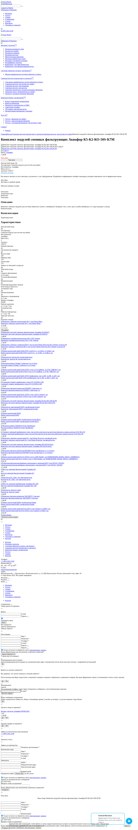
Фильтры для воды (9, 45)
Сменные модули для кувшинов (17, 86)
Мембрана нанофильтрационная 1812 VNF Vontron (19, 340)
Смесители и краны (12, 107)
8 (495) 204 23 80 (7, 31)
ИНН (23, 762)
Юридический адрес (28, 765)
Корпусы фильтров (12, 103)
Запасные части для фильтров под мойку (20, 92)
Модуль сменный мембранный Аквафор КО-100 (19, 486)
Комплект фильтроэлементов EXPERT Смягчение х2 (20, 390)
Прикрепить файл (7, 773)
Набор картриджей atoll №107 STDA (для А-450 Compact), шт (23, 396)
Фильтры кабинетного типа (15, 59)
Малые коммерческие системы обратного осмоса (23, 74)
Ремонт (8, 130)
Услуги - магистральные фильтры (17, 121)
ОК (3, 664)
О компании (9, 19)
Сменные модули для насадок (16, 88)
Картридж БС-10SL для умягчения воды (15, 479)
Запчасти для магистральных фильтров (19, 94)
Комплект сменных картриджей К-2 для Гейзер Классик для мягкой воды (28, 440)
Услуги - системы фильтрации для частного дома (23, 123)
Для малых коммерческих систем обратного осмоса (24, 82)
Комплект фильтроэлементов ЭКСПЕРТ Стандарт (19, 498)
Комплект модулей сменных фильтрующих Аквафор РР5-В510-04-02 (26, 446)
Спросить (4, 8)
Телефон (25, 641)
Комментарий (26, 771)
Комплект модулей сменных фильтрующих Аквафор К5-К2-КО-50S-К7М (28, 403)
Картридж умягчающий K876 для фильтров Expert (19, 409)
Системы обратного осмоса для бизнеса (16, 71)
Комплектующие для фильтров (13, 98)
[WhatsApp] (2, 43)
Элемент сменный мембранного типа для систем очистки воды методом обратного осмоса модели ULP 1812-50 (42, 434)
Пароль (24, 616)
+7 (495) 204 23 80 (7, 561)
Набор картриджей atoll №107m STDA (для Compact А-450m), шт (25, 511)
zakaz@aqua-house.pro (9, 569)
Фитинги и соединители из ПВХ (17, 105)
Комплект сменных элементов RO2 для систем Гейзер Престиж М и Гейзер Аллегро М (33, 347)
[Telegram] (2, 29)
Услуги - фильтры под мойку (15, 119)
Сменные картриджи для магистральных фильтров (24, 90)
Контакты (8, 23)
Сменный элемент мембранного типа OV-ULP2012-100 (21, 384)
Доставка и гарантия (12, 25)
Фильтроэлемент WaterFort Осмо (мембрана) (17, 428)
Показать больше (7, 173)
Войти (10, 8)
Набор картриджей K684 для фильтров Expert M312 (20, 421)
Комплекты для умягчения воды (17, 64)
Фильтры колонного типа (14, 49)
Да (2, 681)
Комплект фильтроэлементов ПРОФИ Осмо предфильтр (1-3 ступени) (27, 453)
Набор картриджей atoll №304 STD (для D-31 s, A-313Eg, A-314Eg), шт (27, 353)
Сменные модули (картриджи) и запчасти (17, 78)
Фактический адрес (28, 767)
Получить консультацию (10, 517)
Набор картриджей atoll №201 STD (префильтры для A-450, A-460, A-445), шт (29, 378)
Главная (4, 134)
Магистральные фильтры (14, 57)
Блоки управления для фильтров (17, 101)
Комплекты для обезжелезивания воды (19, 66)
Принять (127, 826)
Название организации (30, 747)
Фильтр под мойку (12, 51)
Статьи (7, 21)
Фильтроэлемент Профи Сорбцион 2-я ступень (18, 365)
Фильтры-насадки (11, 55)
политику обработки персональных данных (25, 828)
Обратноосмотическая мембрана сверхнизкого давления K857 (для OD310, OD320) (31, 465)
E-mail (23, 614)
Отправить (5, 790)
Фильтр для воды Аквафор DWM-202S (15, 711)
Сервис (8, 17)
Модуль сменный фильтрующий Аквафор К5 (17, 473)
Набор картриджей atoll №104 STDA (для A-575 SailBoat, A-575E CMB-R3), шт (30, 371)
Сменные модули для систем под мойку (19, 84)
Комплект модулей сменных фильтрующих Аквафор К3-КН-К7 (24, 334)
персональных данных (38, 650)
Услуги (7, 15)
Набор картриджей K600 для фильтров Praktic (17, 504)
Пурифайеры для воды (13, 63)
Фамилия (25, 639)
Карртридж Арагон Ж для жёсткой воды (16, 359)
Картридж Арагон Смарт (10, 492)
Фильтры (8, 13)
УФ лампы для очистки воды (16, 109)
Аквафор (9, 152)
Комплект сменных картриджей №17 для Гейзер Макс (21, 323)
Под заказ (11, 160)
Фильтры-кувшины (12, 53)
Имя (23, 636)
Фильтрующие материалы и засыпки (18, 111)
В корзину (5, 330)
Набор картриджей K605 (10, 415)
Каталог (9, 4)
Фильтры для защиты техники (16, 61)
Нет (7, 681)
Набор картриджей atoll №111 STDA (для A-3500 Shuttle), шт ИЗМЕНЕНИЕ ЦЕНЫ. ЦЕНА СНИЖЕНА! (39, 459)
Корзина (13, 10)
